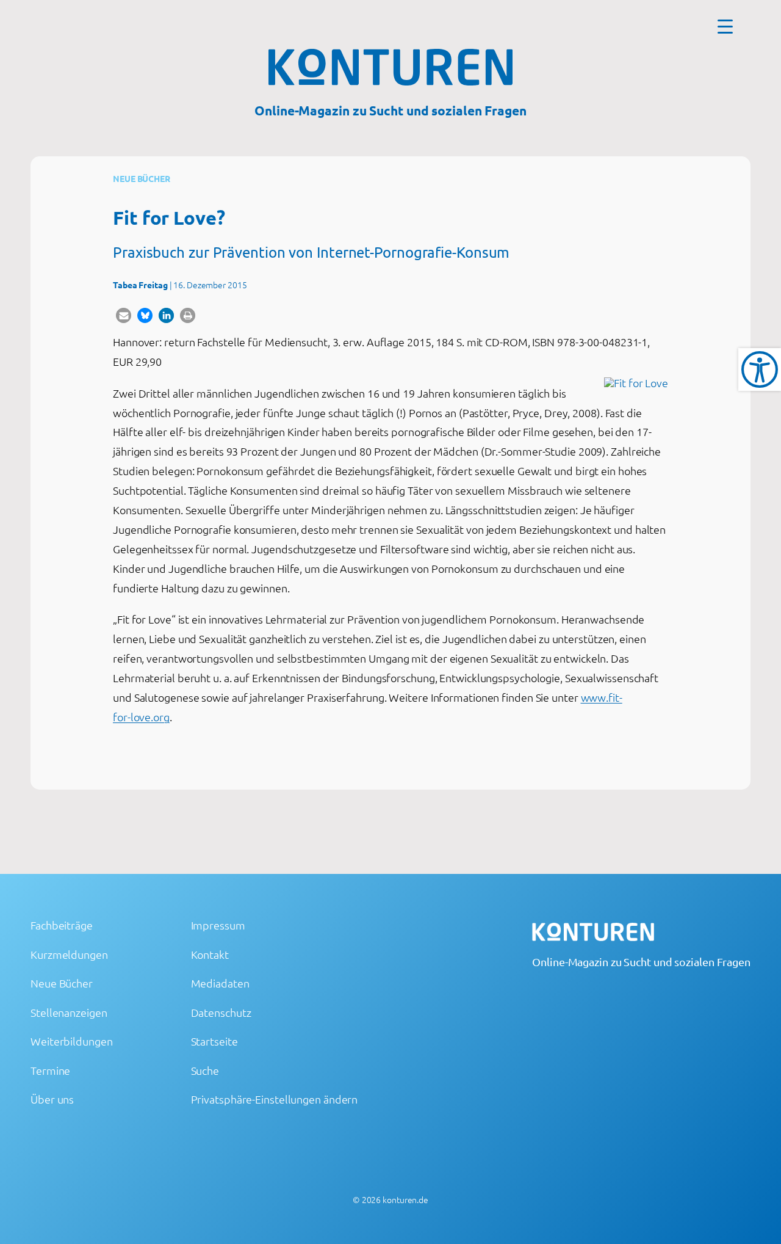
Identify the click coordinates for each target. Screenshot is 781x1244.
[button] (123, 315)
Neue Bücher (141, 178)
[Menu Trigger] (725, 26)
